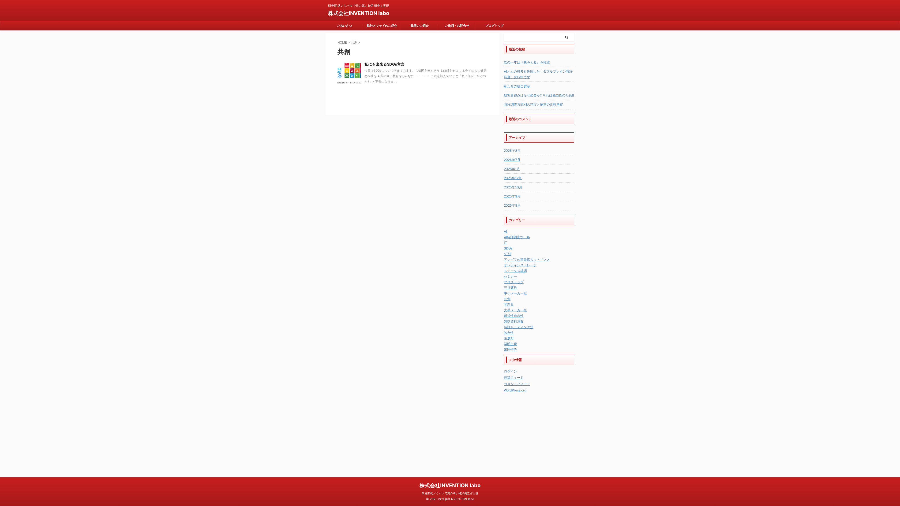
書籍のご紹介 (419, 25)
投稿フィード (514, 378)
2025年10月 (513, 187)
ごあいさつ (344, 25)
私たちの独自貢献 (517, 86)
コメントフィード (517, 384)
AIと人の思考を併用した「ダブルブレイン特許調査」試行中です (538, 74)
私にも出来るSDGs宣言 (384, 64)
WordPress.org (515, 390)
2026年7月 (512, 160)
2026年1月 (512, 169)
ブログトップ (494, 25)
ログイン (510, 371)
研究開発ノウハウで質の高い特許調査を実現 (450, 493)
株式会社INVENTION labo (358, 13)
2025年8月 (512, 205)
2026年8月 (512, 151)
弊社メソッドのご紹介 (382, 25)
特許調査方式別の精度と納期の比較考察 (533, 104)
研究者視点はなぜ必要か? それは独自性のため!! (539, 95)
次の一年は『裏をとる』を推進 (527, 62)
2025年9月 (512, 196)
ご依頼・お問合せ (457, 25)
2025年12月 (513, 178)
